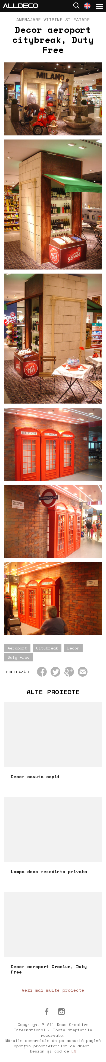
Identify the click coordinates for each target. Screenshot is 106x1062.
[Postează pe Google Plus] (69, 672)
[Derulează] (96, 1052)
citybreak (47, 648)
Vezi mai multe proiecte (53, 990)
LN (73, 1051)
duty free (19, 657)
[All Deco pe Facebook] (47, 1011)
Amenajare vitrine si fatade (53, 19)
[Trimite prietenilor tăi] (83, 672)
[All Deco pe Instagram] (61, 1011)
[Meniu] (99, 6)
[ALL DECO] (20, 5)
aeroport (17, 648)
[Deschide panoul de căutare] (76, 5)
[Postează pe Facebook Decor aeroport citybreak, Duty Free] (42, 672)
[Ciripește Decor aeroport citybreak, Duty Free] (55, 672)
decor (73, 648)
